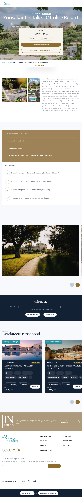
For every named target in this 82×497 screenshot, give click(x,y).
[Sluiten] (78, 493)
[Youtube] (14, 450)
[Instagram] (4, 450)
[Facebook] (9, 450)
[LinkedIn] (19, 450)
